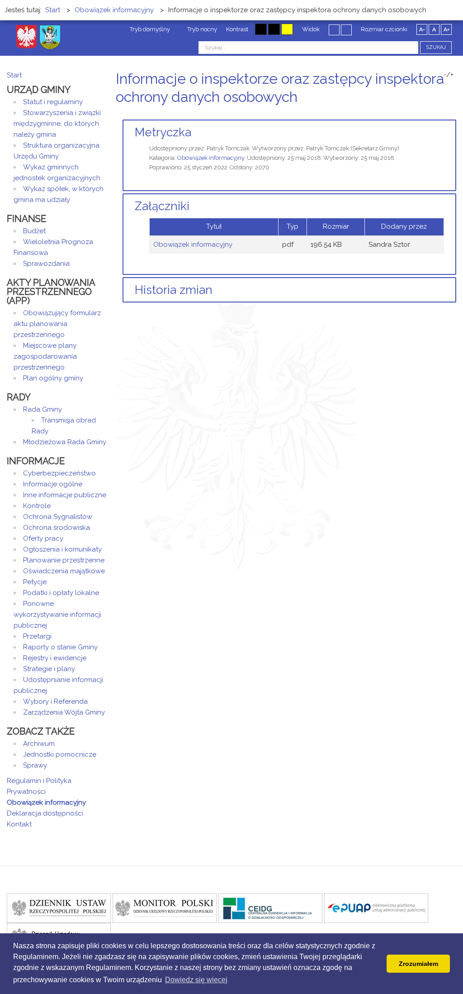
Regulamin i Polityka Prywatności (39, 786)
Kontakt (19, 824)
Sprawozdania (46, 263)
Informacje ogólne (52, 484)
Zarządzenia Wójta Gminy (64, 712)
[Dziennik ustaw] (59, 907)
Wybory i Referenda (55, 701)
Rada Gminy (42, 409)
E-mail (453, 113)
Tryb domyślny (149, 29)
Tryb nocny (201, 29)
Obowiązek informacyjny (211, 157)
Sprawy (35, 765)
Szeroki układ (346, 29)
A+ (446, 29)
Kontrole (37, 506)
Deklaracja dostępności (45, 813)
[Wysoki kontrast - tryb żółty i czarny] (287, 29)
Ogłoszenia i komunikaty (62, 549)
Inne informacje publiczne (64, 495)
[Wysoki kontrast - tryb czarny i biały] (261, 29)
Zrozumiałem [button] (418, 963)
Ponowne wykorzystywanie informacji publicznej (57, 614)
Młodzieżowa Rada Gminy (64, 442)
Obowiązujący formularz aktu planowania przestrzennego (57, 324)
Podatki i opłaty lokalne (61, 593)
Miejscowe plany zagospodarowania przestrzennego (45, 356)
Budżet (34, 231)
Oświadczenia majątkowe (64, 571)
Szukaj (436, 47)
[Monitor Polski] (165, 907)
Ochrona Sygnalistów (57, 517)
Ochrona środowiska (56, 527)
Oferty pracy (43, 538)
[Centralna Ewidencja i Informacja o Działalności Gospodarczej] (270, 907)
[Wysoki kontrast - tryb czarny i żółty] (274, 29)
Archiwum (39, 743)
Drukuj (442, 113)
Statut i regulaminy (53, 102)
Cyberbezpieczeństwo (59, 473)
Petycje (35, 582)
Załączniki (162, 206)
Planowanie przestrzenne (63, 560)
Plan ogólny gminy (53, 378)
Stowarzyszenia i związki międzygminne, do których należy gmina (57, 124)
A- (422, 29)
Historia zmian (174, 290)
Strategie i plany (49, 669)
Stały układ (334, 29)
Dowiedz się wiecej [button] (196, 980)
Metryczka (163, 132)
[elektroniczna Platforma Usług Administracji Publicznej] (376, 907)
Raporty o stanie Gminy (60, 647)
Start (14, 75)
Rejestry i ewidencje (54, 658)
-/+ (449, 75)
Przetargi (37, 636)
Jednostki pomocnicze (59, 754)
